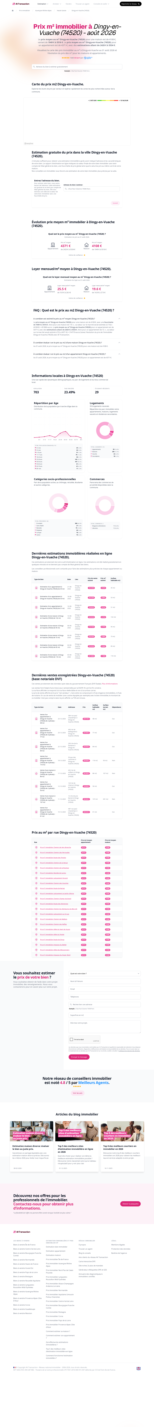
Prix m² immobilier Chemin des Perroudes (55, 852)
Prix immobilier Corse (54, 1316)
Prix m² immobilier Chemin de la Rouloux (54, 868)
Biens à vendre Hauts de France (25, 1264)
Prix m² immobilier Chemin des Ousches (54, 883)
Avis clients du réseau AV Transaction (93, 1257)
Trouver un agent (82, 4)
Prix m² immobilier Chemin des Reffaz (53, 924)
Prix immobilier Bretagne (56, 1312)
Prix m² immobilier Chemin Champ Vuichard (55, 899)
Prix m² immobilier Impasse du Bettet (53, 945)
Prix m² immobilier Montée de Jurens (53, 873)
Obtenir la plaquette (130, 1204)
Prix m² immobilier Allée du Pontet (52, 934)
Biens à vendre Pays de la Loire (25, 1272)
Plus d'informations (110, 684)
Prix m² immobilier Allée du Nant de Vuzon (55, 929)
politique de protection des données (129, 1051)
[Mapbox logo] (28, 143)
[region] (77, 121)
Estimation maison (53, 1255)
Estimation (42, 4)
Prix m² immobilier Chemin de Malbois (53, 919)
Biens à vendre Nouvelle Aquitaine (26, 1281)
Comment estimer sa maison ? (58, 1331)
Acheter (56, 4)
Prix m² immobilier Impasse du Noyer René (55, 955)
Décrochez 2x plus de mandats (91, 1265)
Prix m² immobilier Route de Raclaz (52, 888)
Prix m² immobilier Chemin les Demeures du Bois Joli (58, 909)
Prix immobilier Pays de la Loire (58, 1320)
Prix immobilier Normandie (56, 1290)
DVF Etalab (96, 684)
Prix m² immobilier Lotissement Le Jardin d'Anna (57, 893)
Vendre (68, 4)
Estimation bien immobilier (56, 1247)
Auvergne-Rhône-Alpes (43, 11)
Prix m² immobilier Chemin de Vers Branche (55, 847)
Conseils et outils (100, 4)
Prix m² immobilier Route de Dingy (52, 940)
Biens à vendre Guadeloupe (24, 1309)
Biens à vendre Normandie (23, 1260)
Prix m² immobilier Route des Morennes (54, 904)
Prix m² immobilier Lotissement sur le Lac (54, 914)
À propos (82, 1245)
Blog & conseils (85, 1253)
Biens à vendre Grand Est (23, 1268)
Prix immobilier (24, 11)
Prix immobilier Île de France (57, 1259)
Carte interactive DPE (87, 1261)
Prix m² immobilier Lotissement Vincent (54, 878)
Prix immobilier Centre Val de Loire (59, 1301)
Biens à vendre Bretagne (23, 1276)
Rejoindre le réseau (129, 4)
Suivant (115, 203)
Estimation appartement (55, 1251)
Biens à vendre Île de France (24, 1245)
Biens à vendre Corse (21, 1305)
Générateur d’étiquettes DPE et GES (93, 1270)
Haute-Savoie (61, 11)
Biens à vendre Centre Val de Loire (26, 1249)
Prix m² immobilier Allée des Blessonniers (54, 950)
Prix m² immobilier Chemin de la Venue (54, 863)
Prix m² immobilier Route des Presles (53, 858)
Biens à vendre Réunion (22, 1313)
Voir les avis (77, 1093)
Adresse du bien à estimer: (73, 185)
